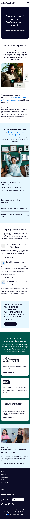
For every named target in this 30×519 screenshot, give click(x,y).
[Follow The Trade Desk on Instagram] (9, 504)
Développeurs (4, 482)
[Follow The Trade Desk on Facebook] (2, 504)
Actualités (3, 474)
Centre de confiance (6, 479)
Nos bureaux (4, 472)
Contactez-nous (18, 499)
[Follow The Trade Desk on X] (13, 504)
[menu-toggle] (28, 3)
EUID (2, 489)
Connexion (6, 499)
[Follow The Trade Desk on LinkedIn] (6, 504)
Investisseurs (4, 477)
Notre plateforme (10, 324)
